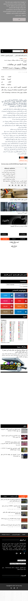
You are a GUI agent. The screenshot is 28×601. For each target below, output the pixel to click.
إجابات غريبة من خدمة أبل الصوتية (19, 226)
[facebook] (24, 553)
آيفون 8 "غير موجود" (22, 213)
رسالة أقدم (4, 234)
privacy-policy (6, 534)
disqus (14, 239)
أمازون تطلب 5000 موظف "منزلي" (18, 199)
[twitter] (20, 553)
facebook (22, 239)
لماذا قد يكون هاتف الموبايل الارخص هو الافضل (10, 525)
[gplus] (17, 553)
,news (24, 72)
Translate (25, 286)
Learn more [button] (18, 15)
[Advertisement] (14, 33)
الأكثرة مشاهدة (14, 496)
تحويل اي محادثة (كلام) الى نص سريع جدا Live (10, 518)
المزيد (24, 551)
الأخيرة (22, 496)
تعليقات (5, 496)
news (21, 58)
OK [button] (19, 19)
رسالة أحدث (23, 234)
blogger (5, 239)
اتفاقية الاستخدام (16, 534)
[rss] (11, 588)
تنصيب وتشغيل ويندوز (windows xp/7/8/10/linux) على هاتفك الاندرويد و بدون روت (10, 443)
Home (25, 58)
